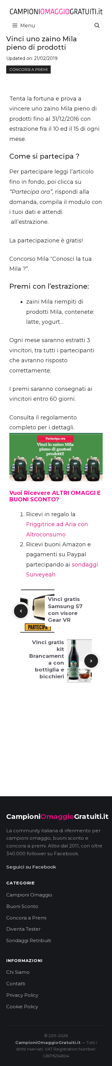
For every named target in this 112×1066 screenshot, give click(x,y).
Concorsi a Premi (26, 918)
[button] (97, 25)
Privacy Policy (22, 995)
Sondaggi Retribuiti (28, 940)
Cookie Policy (22, 1007)
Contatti (15, 984)
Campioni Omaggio (29, 895)
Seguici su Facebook (31, 867)
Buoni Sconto (22, 906)
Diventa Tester (23, 929)
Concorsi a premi (28, 69)
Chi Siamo (18, 972)
